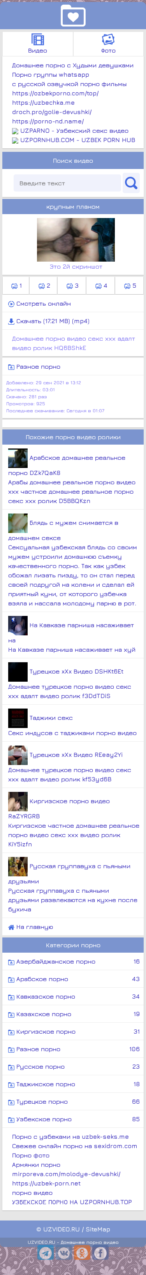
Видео (37, 50)
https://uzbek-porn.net (46, 1183)
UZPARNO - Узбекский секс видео (74, 130)
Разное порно (37, 366)
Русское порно (77, 1066)
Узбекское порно (77, 1118)
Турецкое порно (77, 1101)
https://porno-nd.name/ (48, 121)
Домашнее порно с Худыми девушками (73, 65)
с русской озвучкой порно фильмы (69, 83)
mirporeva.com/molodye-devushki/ (66, 1173)
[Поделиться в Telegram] (45, 1252)
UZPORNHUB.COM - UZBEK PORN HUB (77, 139)
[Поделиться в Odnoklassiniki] (82, 1252)
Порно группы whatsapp (50, 74)
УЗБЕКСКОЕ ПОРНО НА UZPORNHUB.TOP (72, 1201)
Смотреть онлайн (42, 303)
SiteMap (98, 1229)
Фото (108, 50)
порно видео (32, 1192)
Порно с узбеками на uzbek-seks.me (70, 1136)
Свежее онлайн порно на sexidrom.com (74, 1145)
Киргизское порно (77, 1031)
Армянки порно (36, 1164)
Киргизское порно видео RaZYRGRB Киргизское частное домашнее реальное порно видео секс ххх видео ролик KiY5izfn (73, 822)
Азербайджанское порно (77, 961)
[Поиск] (131, 183)
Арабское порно (77, 978)
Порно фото (30, 1155)
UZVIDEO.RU (61, 1229)
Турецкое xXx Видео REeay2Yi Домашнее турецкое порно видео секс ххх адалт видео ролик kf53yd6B (69, 767)
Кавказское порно (77, 996)
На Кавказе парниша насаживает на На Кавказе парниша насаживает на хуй (71, 637)
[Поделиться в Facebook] (100, 1252)
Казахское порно (77, 1013)
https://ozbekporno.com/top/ (55, 93)
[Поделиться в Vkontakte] (64, 1252)
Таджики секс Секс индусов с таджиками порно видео (72, 725)
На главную (33, 926)
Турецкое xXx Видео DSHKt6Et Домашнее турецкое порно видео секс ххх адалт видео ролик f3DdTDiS (69, 683)
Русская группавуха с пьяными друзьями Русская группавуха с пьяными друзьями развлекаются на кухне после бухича (72, 887)
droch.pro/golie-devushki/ (51, 111)
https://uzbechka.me (43, 102)
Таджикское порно (77, 1083)
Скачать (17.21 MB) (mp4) (52, 320)
